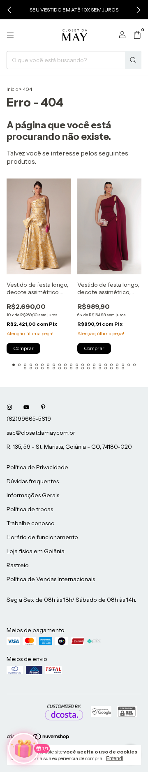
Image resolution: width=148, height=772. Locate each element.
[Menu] (10, 35)
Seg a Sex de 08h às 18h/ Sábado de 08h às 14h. (71, 599)
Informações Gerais (33, 495)
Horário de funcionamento (42, 537)
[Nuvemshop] (38, 738)
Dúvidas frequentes (33, 481)
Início (12, 89)
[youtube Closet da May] (26, 407)
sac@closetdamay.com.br (41, 432)
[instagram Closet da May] (9, 407)
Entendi (114, 758)
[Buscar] (133, 60)
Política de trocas (30, 509)
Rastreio (18, 565)
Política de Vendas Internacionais (51, 579)
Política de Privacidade (37, 467)
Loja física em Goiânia (36, 551)
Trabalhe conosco (31, 523)
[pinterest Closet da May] (43, 407)
